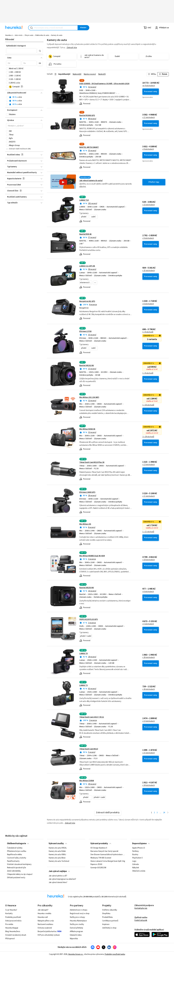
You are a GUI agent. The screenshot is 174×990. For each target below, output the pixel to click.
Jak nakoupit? (43, 910)
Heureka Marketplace (78, 920)
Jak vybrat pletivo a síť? (58, 876)
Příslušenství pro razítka (16, 851)
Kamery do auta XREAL (58, 848)
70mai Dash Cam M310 (88, 749)
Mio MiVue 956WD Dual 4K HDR (92, 555)
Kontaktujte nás (140, 908)
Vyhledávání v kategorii (16, 45)
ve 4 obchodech (148, 85)
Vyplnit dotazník (140, 920)
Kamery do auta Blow (57, 858)
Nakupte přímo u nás (46, 920)
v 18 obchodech (148, 560)
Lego (134, 861)
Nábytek (135, 868)
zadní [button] (93, 216)
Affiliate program (76, 931)
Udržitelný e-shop (109, 928)
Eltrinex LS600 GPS (87, 492)
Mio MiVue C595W (86, 780)
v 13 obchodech (148, 721)
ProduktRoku (107, 917)
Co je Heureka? (11, 910)
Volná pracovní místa (13, 920)
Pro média (9, 924)
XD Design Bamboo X (98, 848)
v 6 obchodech (148, 304)
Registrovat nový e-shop (79, 913)
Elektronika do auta (42, 35)
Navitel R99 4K (85, 234)
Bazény (135, 854)
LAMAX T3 (83, 685)
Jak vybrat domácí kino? (58, 882)
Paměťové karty (13, 861)
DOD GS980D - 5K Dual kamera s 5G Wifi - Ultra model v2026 (104, 83)
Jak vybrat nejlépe (58, 871)
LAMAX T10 (84, 200)
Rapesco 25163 (96, 864)
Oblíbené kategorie (16, 843)
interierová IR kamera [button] (86, 282)
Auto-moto (19, 35)
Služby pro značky (77, 924)
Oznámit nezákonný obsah (15, 935)
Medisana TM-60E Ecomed (100, 858)
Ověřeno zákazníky (109, 910)
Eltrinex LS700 (85, 331)
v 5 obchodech (148, 624)
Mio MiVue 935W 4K (87, 429)
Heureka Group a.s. (75, 954)
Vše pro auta (29, 35)
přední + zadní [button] (85, 636)
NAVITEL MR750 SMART (89, 147)
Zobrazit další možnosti (18, 149)
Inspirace (105, 924)
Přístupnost (10, 938)
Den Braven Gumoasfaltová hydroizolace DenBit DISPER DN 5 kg (107, 854)
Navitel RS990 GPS (87, 115)
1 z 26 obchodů (148, 405)
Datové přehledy (76, 928)
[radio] (7, 97)
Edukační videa (76, 935)
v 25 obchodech (148, 270)
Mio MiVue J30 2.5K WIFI (89, 397)
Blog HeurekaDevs (12, 931)
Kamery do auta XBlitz (57, 854)
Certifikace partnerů (110, 920)
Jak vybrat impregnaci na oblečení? (62, 879)
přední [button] (83, 216)
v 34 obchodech (148, 785)
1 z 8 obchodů (147, 332)
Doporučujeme (139, 843)
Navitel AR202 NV (86, 365)
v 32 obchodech (148, 205)
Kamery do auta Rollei (57, 851)
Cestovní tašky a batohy (16, 858)
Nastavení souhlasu (45, 924)
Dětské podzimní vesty (16, 877)
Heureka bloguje (11, 928)
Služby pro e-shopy (77, 917)
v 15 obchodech (148, 753)
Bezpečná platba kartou (47, 931)
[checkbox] (7, 69)
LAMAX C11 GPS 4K (87, 266)
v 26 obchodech (148, 657)
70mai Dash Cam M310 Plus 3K (91, 462)
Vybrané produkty (99, 843)
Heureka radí (43, 917)
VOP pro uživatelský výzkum (49, 935)
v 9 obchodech (148, 149)
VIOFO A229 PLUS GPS (88, 619)
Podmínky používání (13, 917)
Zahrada (135, 864)
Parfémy (135, 851)
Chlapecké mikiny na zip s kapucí (19, 874)
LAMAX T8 (83, 653)
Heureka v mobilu (44, 913)
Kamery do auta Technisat (59, 861)
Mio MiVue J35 (85, 524)
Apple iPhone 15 (138, 848)
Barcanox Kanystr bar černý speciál (104, 851)
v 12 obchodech (148, 464)
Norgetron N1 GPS (87, 301)
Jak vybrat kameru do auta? (91, 180)
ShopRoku (106, 913)
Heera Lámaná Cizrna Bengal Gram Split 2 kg (107, 861)
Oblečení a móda (138, 871)
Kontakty (9, 913)
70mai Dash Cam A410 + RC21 (91, 717)
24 (164, 812)
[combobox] (53, 27)
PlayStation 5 (137, 858)
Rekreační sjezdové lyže (16, 868)
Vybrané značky (56, 843)
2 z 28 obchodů (148, 437)
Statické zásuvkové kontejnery (19, 864)
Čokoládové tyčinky (14, 848)
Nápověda (74, 938)
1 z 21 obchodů (148, 532)
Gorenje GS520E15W (98, 868)
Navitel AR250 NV (86, 587)
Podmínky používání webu (115, 954)
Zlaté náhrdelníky (14, 871)
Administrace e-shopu (78, 910)
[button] (21, 50)
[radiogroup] (24, 101)
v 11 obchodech (148, 117)
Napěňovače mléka (14, 854)
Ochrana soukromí (45, 928)
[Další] (168, 812)
